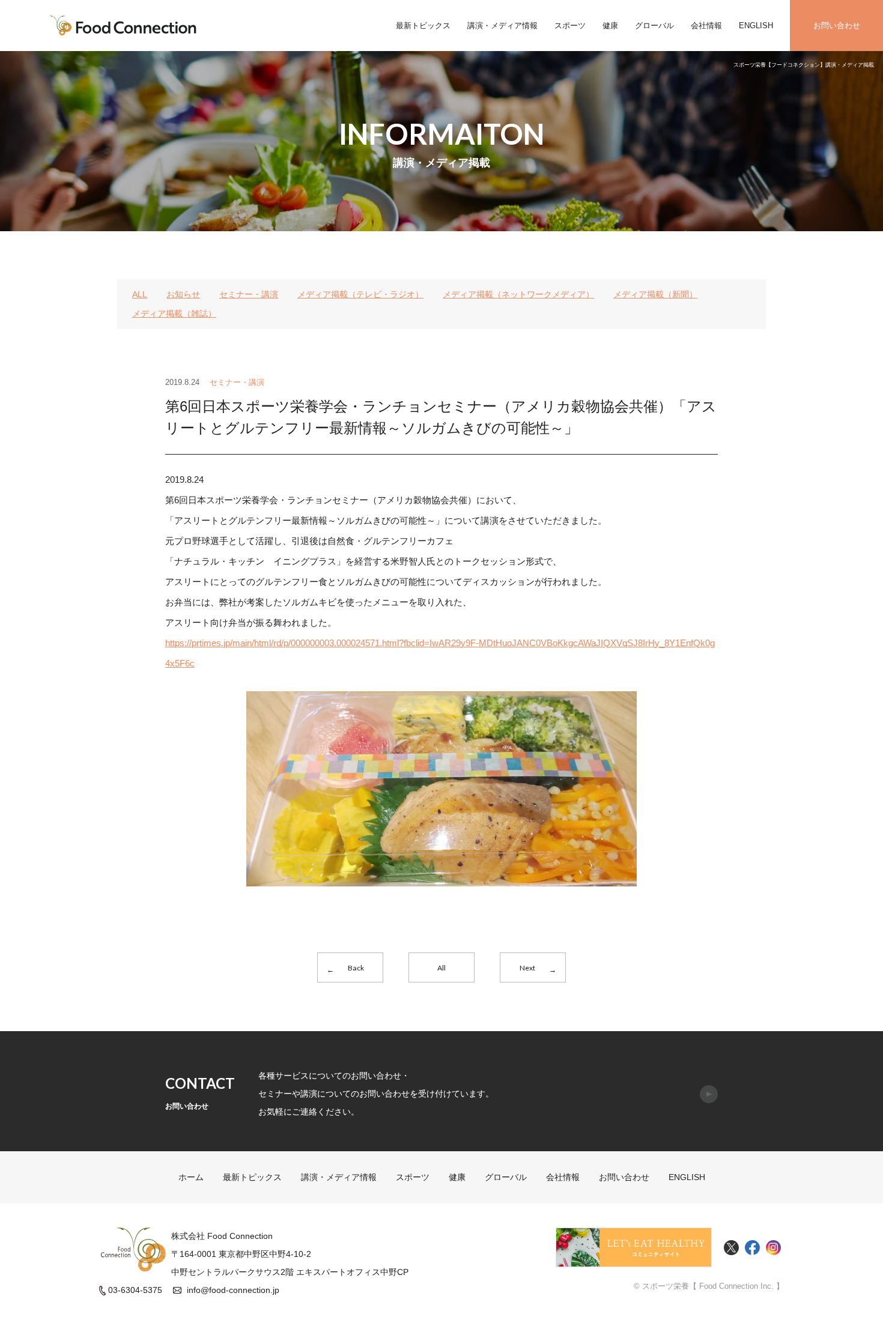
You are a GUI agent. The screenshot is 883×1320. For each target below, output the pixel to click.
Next (527, 967)
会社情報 (706, 25)
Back (356, 967)
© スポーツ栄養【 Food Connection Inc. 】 (709, 1286)
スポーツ (570, 25)
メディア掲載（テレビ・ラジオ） (360, 294)
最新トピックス (423, 25)
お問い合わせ (836, 25)
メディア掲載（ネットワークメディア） (518, 294)
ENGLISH (756, 25)
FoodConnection (123, 25)
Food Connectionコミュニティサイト (634, 1247)
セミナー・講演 (248, 294)
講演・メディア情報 (502, 25)
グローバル (654, 25)
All (441, 967)
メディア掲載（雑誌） (174, 313)
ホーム (191, 1177)
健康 (610, 25)
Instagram (773, 1247)
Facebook (752, 1247)
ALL (139, 294)
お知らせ (183, 294)
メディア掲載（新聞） (655, 294)
